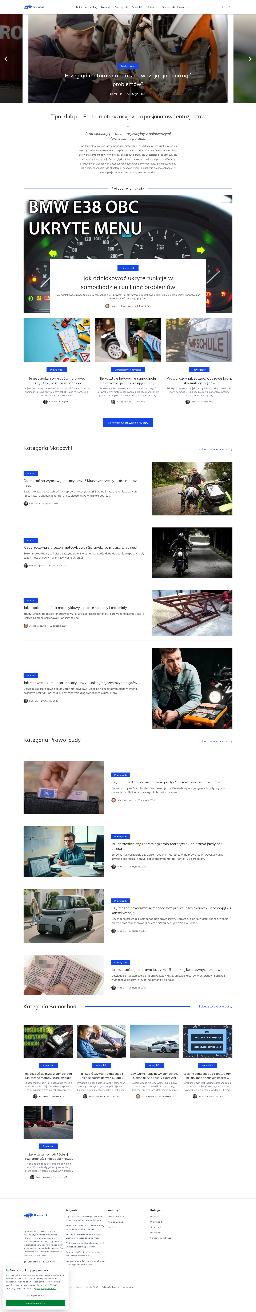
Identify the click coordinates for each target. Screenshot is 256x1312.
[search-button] (222, 7)
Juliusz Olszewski (116, 1216)
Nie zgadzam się (35, 1295)
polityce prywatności (46, 1288)
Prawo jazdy (121, 7)
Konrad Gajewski (116, 1221)
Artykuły (71, 1210)
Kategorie (156, 1210)
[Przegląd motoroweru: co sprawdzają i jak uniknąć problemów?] (128, 58)
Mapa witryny (128, 1287)
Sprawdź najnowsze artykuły (128, 423)
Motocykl (106, 7)
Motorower (153, 7)
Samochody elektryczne (175, 7)
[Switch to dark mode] (229, 7)
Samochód (137, 7)
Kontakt (78, 1287)
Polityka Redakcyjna (110, 1287)
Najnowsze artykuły (87, 7)
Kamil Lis (112, 1227)
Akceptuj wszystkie (35, 1303)
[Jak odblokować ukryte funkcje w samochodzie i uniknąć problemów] (128, 254)
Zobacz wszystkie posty (215, 449)
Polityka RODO (92, 1287)
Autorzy (113, 1210)
